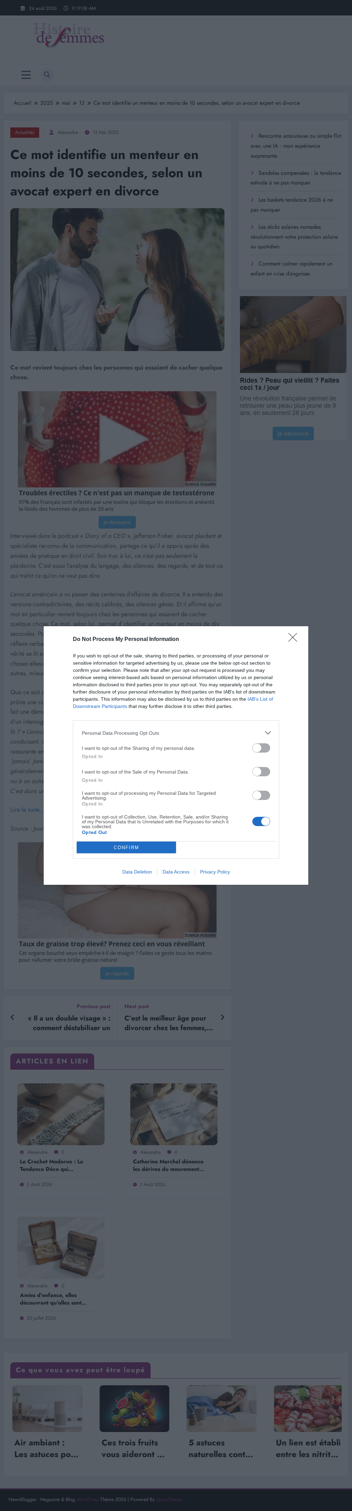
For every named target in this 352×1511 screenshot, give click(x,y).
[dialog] (176, 755)
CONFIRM (126, 847)
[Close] (294, 639)
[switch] (261, 748)
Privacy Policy (215, 872)
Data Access (176, 872)
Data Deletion (137, 872)
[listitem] (176, 732)
